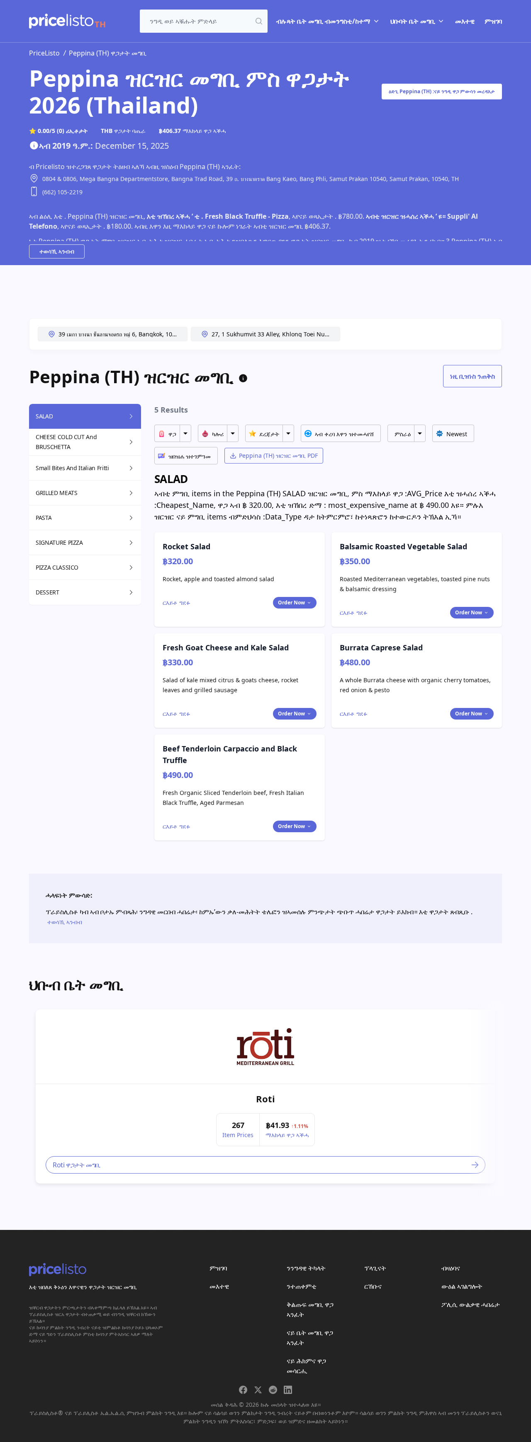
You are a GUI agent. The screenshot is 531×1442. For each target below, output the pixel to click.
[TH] (61, 21)
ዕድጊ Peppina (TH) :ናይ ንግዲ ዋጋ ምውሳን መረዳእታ (442, 91)
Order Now (291, 602)
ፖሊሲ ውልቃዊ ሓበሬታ (470, 1304)
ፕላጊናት (375, 1268)
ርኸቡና (373, 1286)
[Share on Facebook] (243, 1390)
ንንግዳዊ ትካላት (306, 1268)
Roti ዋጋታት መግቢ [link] (76, 1164)
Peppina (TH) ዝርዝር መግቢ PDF (278, 455)
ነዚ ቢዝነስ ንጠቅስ (472, 376)
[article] (265, 1097)
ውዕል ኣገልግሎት (461, 1286)
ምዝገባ (493, 21)
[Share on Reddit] (273, 1390)
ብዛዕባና (450, 1268)
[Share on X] (258, 1390)
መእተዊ (465, 21)
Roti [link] (265, 1098)
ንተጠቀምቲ (302, 1286)
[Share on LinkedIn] (288, 1390)
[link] (265, 1047)
